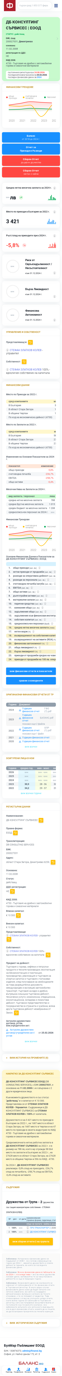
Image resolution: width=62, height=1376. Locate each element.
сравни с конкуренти (31, 680)
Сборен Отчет (31, 161)
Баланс (31, 137)
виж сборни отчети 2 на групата (31, 1241)
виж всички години (31, 793)
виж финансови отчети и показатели (31, 671)
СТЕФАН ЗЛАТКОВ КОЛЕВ (25, 350)
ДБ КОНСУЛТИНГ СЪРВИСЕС (44, 1232)
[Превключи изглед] (57, 39)
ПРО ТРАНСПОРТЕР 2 (40, 1228)
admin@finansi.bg (32, 1350)
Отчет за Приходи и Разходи (31, 149)
